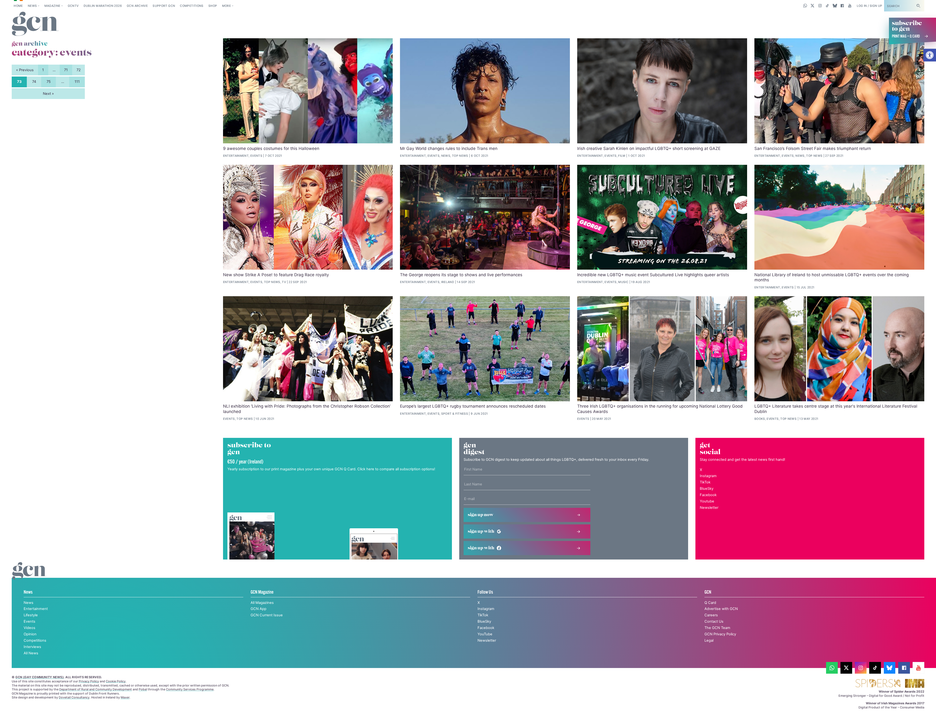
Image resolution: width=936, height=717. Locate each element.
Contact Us (713, 621)
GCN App (258, 609)
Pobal (143, 689)
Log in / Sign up (869, 6)
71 (66, 70)
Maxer (125, 697)
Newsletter (709, 507)
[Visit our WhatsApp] (805, 5)
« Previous (25, 70)
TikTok (705, 482)
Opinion (30, 634)
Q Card (710, 602)
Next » (48, 93)
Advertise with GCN (721, 609)
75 (49, 81)
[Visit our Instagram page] (820, 5)
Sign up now (481, 515)
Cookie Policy (116, 681)
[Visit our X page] (813, 5)
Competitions (191, 6)
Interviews (32, 647)
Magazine (52, 6)
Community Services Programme (190, 689)
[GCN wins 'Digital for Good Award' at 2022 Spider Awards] (878, 683)
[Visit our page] (832, 668)
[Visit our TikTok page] (827, 5)
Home (18, 6)
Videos (29, 628)
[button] (929, 55)
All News (31, 653)
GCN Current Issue (267, 615)
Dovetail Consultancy (74, 697)
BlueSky (706, 488)
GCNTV (73, 6)
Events (29, 621)
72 (79, 70)
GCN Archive (137, 6)
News (32, 6)
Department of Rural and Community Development (95, 689)
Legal (708, 640)
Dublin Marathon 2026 (103, 6)
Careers (711, 615)
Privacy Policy (89, 681)
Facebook (708, 495)
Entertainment (36, 609)
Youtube (707, 501)
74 (34, 81)
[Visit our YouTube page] (850, 5)
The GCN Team (717, 628)
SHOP (212, 6)
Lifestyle (31, 615)
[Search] (918, 5)
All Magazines (262, 602)
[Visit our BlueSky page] (835, 5)
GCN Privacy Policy (720, 634)
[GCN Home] (35, 24)
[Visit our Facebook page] (842, 5)
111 (77, 81)
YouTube (485, 634)
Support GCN (164, 6)
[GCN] (29, 576)
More (226, 6)
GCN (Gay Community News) (39, 677)
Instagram (708, 476)
